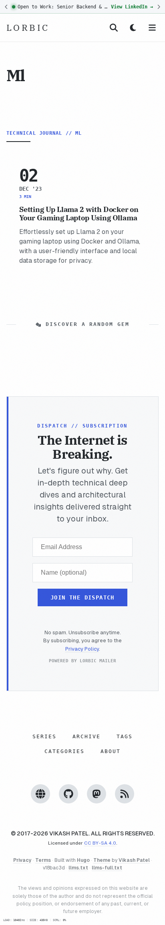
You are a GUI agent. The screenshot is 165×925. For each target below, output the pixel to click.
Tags (125, 736)
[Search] (113, 27)
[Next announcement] (159, 7)
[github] (68, 793)
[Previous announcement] (6, 7)
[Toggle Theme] (133, 27)
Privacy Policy (82, 649)
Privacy (22, 860)
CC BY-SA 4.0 (100, 842)
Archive (86, 736)
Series (44, 736)
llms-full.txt (107, 868)
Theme (102, 860)
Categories (64, 751)
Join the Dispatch (82, 597)
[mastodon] (97, 793)
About (111, 751)
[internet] (40, 793)
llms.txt (78, 868)
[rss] (125, 793)
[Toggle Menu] (152, 27)
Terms (43, 860)
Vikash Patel (134, 860)
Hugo (83, 860)
